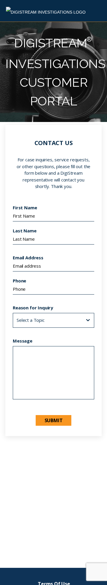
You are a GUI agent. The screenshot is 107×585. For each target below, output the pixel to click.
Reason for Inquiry (33, 308)
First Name (25, 207)
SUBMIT (54, 420)
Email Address (28, 258)
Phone (19, 281)
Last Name (25, 231)
